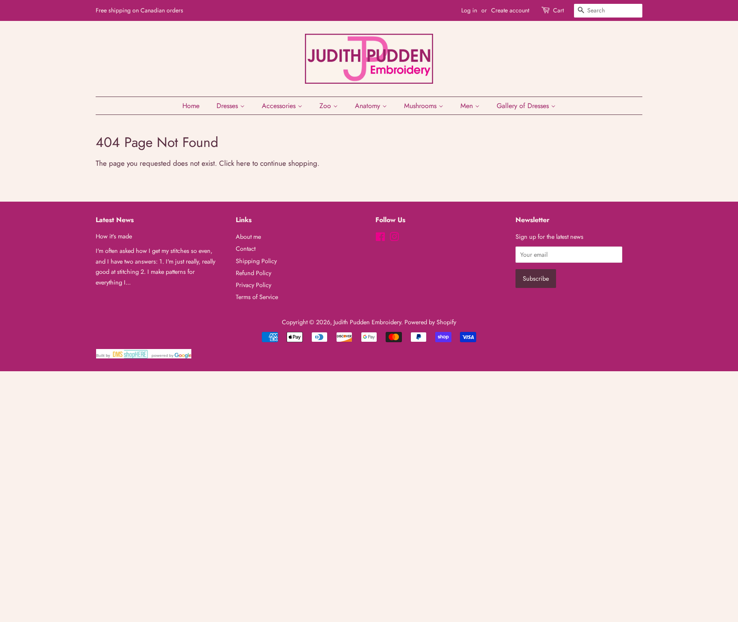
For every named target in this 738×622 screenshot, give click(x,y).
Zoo (326, 106)
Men (467, 106)
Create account (510, 10)
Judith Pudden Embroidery (367, 322)
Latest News (115, 220)
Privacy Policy (253, 285)
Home (190, 106)
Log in (469, 10)
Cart (558, 10)
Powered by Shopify (430, 322)
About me (248, 236)
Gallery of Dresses (524, 106)
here (243, 163)
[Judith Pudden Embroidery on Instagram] (394, 238)
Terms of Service (257, 297)
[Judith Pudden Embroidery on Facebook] (380, 238)
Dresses (228, 106)
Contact (245, 248)
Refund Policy (253, 273)
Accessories (280, 106)
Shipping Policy (256, 261)
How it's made (114, 236)
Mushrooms (421, 106)
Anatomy (368, 106)
